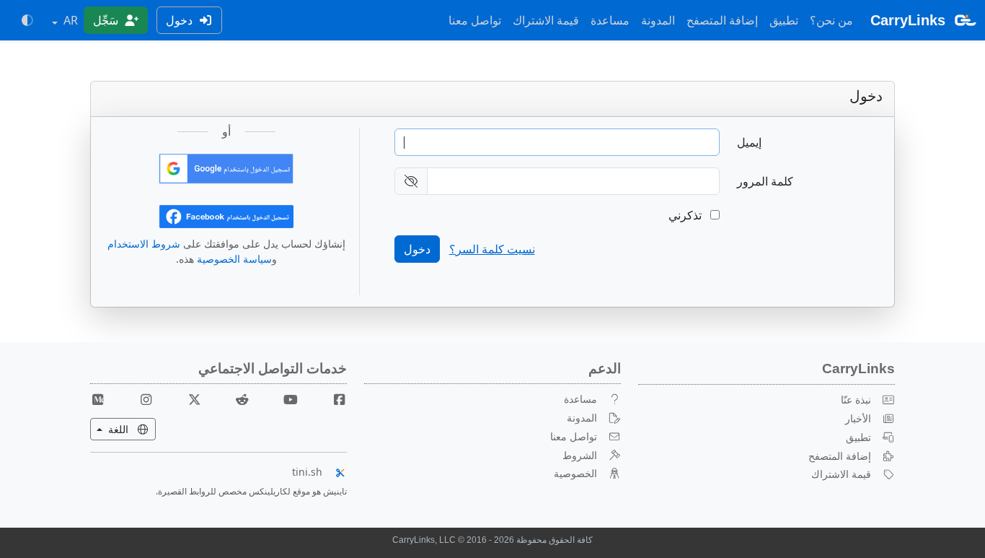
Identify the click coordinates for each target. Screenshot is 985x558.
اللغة (110, 429)
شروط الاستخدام (143, 243)
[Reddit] (236, 398)
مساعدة (610, 20)
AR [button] (69, 20)
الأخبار (858, 418)
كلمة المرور (765, 181)
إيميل (749, 142)
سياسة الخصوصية (234, 259)
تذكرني (686, 215)
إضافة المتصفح (722, 20)
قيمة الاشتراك (546, 20)
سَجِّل (107, 20)
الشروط (579, 455)
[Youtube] (285, 398)
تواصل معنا (475, 20)
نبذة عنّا (856, 399)
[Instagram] (140, 398)
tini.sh (307, 472)
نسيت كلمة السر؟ (492, 249)
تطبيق (783, 20)
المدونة (658, 20)
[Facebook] (333, 398)
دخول (180, 20)
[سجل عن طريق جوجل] (226, 167)
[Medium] (98, 398)
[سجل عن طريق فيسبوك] (226, 215)
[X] (189, 398)
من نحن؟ (831, 20)
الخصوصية (575, 473)
